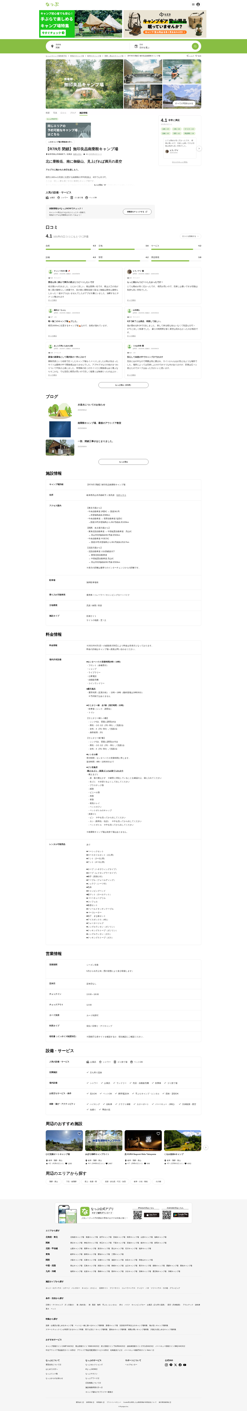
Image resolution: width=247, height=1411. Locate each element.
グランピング (175, 1288)
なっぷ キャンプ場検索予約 (56, 56)
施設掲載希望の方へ (93, 1387)
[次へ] (199, 148)
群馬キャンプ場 (160, 1243)
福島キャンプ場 (160, 1237)
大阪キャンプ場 (76, 1260)
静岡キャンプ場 (90, 1254)
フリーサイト (115, 1288)
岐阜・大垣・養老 (141, 1182)
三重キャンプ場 (117, 1254)
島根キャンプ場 (117, 1266)
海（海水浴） (82, 1305)
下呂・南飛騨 (71, 1182)
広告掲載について (92, 1383)
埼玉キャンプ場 (105, 1243)
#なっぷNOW (90, 1369)
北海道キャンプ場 (77, 1237)
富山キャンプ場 (117, 1249)
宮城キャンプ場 (119, 1237)
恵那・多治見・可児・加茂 (115, 1182)
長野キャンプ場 (90, 1249)
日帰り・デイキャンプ (54, 1305)
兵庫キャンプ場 (90, 1260)
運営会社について (52, 1365)
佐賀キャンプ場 (90, 1271)
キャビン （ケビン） (90, 1288)
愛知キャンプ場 (104, 1254)
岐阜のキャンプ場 (94, 56)
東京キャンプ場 (76, 1243)
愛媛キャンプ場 (172, 1266)
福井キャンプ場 (145, 1249)
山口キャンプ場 (131, 1266)
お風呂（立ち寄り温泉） (156, 1305)
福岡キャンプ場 (76, 1271)
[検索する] (195, 46)
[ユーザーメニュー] (195, 4)
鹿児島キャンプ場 (159, 1271)
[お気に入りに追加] (79, 1133)
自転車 (197, 1305)
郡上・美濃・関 (91, 1182)
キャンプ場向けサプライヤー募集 (98, 1392)
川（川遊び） (70, 1305)
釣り (121, 1305)
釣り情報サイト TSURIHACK (112, 1346)
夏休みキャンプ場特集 (117, 1329)
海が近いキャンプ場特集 (158, 1325)
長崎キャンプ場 (104, 1271)
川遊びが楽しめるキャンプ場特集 (163, 1329)
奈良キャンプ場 (131, 1260)
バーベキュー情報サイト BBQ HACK (169, 1346)
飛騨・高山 (53, 1182)
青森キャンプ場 (92, 1237)
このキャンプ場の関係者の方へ (60, 142)
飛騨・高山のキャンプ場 (113, 56)
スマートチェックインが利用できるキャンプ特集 (64, 1329)
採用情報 (89, 1402)
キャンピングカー (138, 1305)
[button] (84, 284)
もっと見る (98, 185)
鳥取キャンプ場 (104, 1266)
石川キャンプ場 (131, 1249)
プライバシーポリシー (114, 1402)
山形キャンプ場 (147, 1237)
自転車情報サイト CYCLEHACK (139, 1346)
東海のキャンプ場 (77, 56)
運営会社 (79, 1402)
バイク (127, 1305)
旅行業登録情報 (164, 1402)
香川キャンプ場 (145, 1266)
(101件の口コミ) (95, 154)
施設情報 (83, 113)
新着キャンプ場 (112, 1325)
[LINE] (171, 1364)
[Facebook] (180, 1364)
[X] (175, 1364)
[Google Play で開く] (181, 1215)
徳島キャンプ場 (159, 1266)
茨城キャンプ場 (133, 1243)
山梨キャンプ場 (76, 1249)
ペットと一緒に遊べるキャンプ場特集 (89, 1325)
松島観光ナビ (115, 1350)
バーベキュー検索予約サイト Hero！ (138, 1350)
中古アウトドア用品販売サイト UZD (60, 1350)
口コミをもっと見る (180, 162)
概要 (48, 113)
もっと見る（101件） (123, 385)
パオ (147, 1288)
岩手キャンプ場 (105, 1237)
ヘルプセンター (131, 1365)
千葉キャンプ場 (119, 1243)
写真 (55, 113)
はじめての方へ (52, 1369)
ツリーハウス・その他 (159, 1288)
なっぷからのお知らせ (54, 1378)
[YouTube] (184, 1364)
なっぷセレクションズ (94, 1365)
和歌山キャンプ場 (146, 1260)
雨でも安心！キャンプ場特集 (96, 1329)
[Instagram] (166, 1364)
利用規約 (99, 1402)
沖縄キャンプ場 (174, 1271)
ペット (53, 1309)
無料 (99, 1305)
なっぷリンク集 (52, 1374)
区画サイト (103, 1288)
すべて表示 (52, 300)
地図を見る (77, 154)
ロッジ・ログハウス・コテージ (58, 1288)
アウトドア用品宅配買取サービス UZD (92, 1350)
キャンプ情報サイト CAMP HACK (59, 1346)
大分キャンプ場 (131, 1271)
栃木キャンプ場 (147, 1243)
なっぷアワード (91, 1378)
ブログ (73, 113)
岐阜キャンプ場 (76, 1254)
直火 (47, 1309)
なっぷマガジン (91, 1374)
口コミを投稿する (189, 236)
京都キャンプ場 (104, 1260)
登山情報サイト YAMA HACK (86, 1346)
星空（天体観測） (174, 1305)
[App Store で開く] (151, 1215)
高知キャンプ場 (186, 1266)
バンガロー (75, 1288)
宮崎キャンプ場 (145, 1271)
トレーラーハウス (128, 1288)
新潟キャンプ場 (104, 1249)
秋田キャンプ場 (133, 1237)
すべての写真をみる (184, 103)
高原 (93, 1305)
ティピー (140, 1288)
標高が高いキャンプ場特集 (138, 1329)
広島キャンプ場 (90, 1266)
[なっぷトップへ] (52, 4)
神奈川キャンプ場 (91, 1243)
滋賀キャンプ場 (117, 1260)
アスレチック (188, 1305)
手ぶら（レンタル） (110, 1305)
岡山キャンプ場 (76, 1266)
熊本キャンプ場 (117, 1271)
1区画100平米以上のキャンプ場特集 (133, 1325)
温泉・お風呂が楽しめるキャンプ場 (59, 1325)
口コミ (64, 113)
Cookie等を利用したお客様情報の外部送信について (140, 1402)
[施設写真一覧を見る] (84, 84)
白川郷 (158, 1182)
